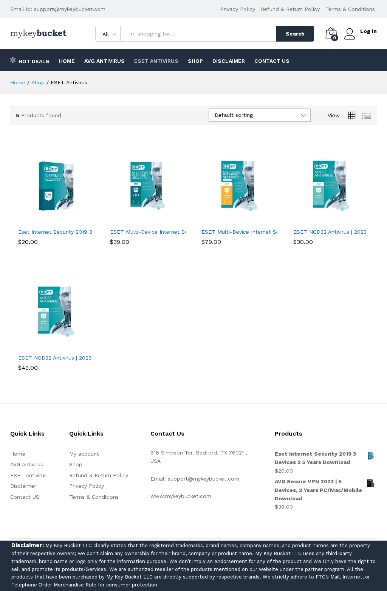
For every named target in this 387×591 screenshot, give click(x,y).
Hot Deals (34, 61)
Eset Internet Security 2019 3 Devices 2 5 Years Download (92, 232)
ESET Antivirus (156, 61)
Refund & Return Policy (290, 9)
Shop (195, 61)
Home (67, 61)
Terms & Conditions (350, 9)
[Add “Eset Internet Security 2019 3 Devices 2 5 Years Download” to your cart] (47, 219)
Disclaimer (228, 61)
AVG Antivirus (104, 61)
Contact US (271, 61)
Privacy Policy (237, 9)
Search (295, 34)
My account (84, 454)
